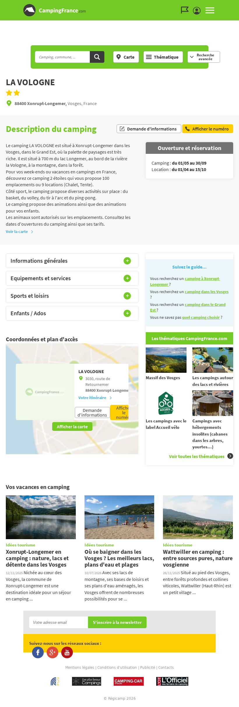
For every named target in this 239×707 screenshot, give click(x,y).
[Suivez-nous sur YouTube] (67, 652)
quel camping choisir (201, 317)
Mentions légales (79, 668)
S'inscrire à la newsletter (117, 622)
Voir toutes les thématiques (196, 456)
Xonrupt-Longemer (113, 390)
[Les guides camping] (186, 10)
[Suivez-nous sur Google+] (52, 652)
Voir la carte (17, 231)
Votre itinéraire (92, 397)
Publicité (147, 668)
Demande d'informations (152, 129)
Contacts (166, 668)
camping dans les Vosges (207, 291)
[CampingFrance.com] (119, 10)
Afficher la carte (72, 426)
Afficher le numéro (124, 412)
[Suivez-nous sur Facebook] (38, 652)
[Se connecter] (198, 10)
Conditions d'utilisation (117, 668)
